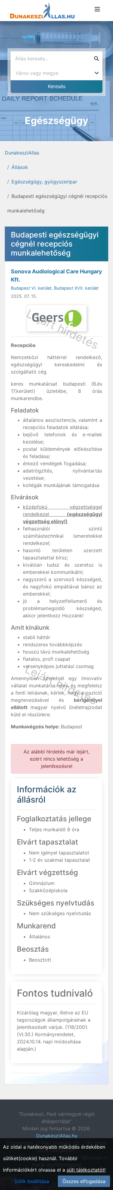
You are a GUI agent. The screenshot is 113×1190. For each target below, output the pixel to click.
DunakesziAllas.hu (56, 1136)
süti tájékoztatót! (86, 1170)
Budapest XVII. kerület (76, 288)
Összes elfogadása (83, 1181)
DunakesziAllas (22, 153)
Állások (19, 167)
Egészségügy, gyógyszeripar (44, 182)
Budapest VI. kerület (31, 288)
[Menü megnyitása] (97, 9)
